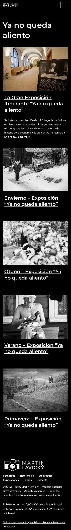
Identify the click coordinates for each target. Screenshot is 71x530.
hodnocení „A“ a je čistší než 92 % (35, 509)
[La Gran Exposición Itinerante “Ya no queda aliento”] (35, 69)
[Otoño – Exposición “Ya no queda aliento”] (35, 243)
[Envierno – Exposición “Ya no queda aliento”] (35, 169)
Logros (28, 480)
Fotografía (9, 475)
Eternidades (45, 475)
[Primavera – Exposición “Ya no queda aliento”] (35, 390)
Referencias (27, 475)
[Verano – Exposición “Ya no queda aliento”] (35, 317)
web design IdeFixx (50, 495)
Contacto (42, 480)
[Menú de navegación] (64, 5)
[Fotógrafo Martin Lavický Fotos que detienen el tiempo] (11, 4)
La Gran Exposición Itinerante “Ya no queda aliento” (33, 103)
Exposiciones (11, 480)
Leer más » (24, 136)
